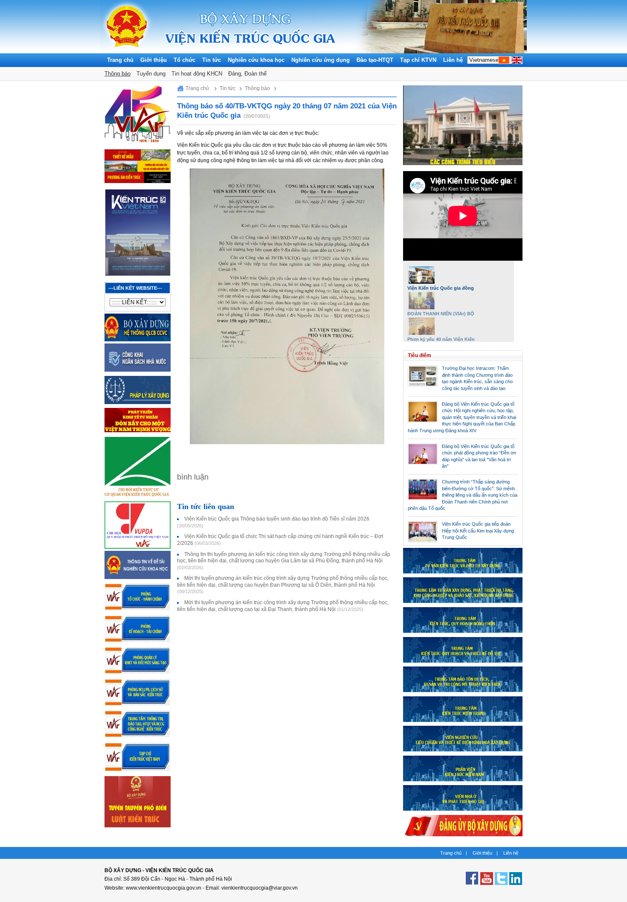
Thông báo (117, 73)
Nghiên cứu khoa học (256, 60)
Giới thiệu (153, 60)
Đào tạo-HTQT (375, 60)
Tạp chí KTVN (418, 60)
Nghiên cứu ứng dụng (320, 60)
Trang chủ (120, 60)
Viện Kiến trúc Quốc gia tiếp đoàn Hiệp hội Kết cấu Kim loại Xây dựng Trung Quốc (478, 530)
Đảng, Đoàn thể (247, 73)
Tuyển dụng (150, 73)
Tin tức (211, 60)
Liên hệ (453, 60)
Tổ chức (184, 60)
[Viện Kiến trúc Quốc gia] (127, 51)
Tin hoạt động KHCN (196, 73)
